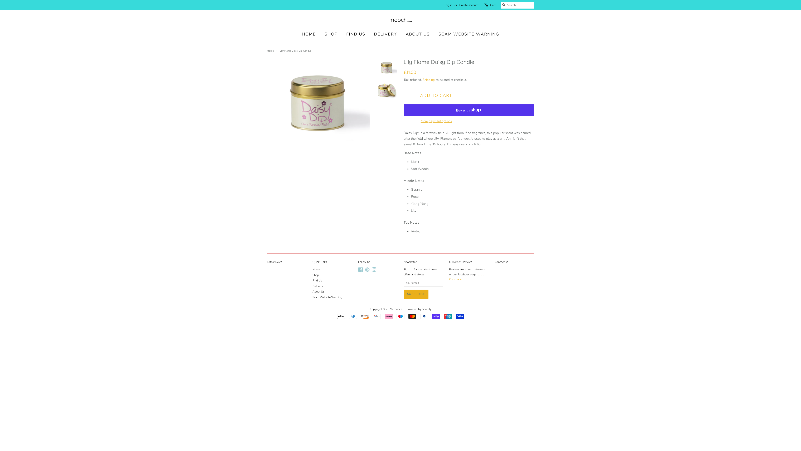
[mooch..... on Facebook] (360, 270)
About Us (418, 34)
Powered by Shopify (419, 309)
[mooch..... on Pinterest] (367, 270)
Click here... (456, 279)
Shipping (429, 80)
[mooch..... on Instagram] (374, 270)
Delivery (385, 34)
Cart (493, 5)
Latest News (274, 262)
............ (480, 274)
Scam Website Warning (468, 34)
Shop (331, 34)
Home (309, 34)
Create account (469, 5)
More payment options (436, 121)
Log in (448, 5)
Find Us (355, 34)
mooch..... (400, 19)
